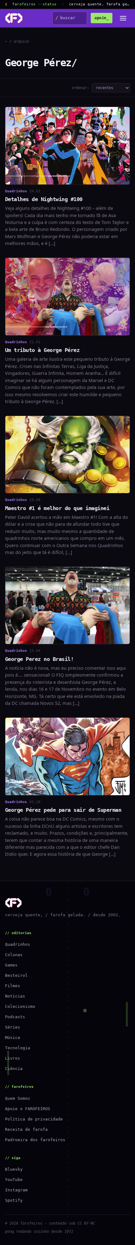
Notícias (15, 996)
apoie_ (101, 18)
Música (12, 1037)
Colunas (14, 954)
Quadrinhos (17, 944)
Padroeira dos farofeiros (35, 1139)
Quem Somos (17, 1098)
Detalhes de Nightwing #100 (44, 199)
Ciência (14, 1068)
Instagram (16, 1190)
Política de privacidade (34, 1119)
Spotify (14, 1200)
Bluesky (14, 1169)
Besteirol (16, 975)
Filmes (12, 985)
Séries (12, 1027)
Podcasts (15, 1016)
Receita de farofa (26, 1129)
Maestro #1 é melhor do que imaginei (57, 508)
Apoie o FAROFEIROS (27, 1108)
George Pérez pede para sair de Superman (63, 810)
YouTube (14, 1179)
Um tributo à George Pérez (42, 350)
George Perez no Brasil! (39, 659)
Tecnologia (17, 1047)
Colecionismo (20, 1006)
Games (11, 965)
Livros (12, 1058)
